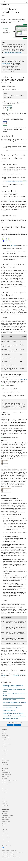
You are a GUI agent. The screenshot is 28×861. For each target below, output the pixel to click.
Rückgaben (3, 758)
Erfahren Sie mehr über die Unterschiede (13, 52)
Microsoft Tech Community (6, 817)
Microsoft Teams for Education (6, 774)
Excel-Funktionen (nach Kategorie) (10, 718)
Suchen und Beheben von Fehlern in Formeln (13, 713)
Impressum (16, 852)
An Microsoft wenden (5, 852)
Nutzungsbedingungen (5, 854)
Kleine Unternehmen (5, 805)
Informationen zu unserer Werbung (7, 856)
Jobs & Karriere (4, 831)
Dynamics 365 (4, 796)
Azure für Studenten (5, 784)
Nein (17, 724)
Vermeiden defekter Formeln (9, 710)
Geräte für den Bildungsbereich (6, 772)
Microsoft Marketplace (5, 819)
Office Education (4, 778)
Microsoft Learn (4, 813)
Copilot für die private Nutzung (6, 739)
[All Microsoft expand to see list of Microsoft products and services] (1, 1)
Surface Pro (3, 731)
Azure (2, 794)
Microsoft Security (4, 792)
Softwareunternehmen (5, 823)
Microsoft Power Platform (6, 821)
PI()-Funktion (13, 245)
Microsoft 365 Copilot (5, 801)
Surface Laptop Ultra (5, 735)
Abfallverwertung (4, 762)
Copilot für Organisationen (6, 737)
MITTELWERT (24, 379)
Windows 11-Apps (4, 745)
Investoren (3, 839)
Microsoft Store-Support (5, 756)
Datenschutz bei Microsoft (6, 837)
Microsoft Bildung (4, 770)
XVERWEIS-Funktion (6, 63)
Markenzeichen (12, 854)
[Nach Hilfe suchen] (4, 2)
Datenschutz (21, 852)
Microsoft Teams (4, 803)
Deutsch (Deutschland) (7, 845)
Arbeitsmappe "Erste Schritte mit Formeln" (16, 200)
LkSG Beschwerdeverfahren (6, 842)
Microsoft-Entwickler (5, 811)
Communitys (16, 675)
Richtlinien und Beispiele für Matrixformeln (12, 705)
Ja (10, 724)
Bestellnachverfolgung (5, 760)
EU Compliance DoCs (16, 856)
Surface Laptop (4, 733)
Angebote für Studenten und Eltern (7, 782)
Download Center (4, 753)
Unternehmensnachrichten (6, 835)
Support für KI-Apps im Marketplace (7, 815)
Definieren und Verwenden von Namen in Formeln (14, 702)
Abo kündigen (11, 852)
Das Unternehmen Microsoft (6, 833)
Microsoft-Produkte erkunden (6, 743)
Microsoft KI (3, 790)
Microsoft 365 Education (5, 776)
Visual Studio (4, 825)
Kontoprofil (3, 751)
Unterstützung (4, 4)
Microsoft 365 (4, 741)
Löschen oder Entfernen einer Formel (11, 707)
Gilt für (3, 15)
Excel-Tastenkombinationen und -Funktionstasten (14, 716)
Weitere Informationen (5, 764)
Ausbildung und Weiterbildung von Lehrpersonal (9, 780)
